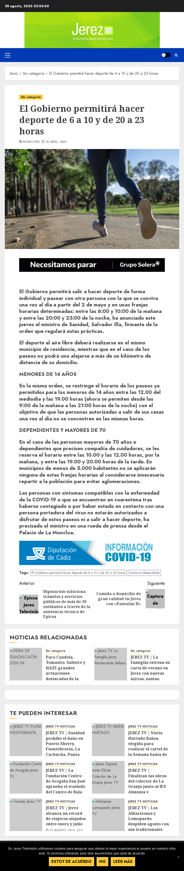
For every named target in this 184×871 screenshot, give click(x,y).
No (102, 861)
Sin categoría (31, 97)
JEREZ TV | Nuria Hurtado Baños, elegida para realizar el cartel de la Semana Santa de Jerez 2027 (148, 746)
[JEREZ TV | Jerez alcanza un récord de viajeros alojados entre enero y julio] (26, 814)
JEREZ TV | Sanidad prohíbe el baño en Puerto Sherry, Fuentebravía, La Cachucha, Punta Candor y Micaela (65, 746)
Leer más (122, 861)
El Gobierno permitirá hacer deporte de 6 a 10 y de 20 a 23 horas (78, 572)
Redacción (31, 142)
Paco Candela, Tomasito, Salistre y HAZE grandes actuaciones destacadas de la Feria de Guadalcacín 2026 (67, 673)
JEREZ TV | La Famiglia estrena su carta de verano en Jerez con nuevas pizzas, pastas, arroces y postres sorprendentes (150, 673)
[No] (178, 856)
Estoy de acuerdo (72, 861)
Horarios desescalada (144, 572)
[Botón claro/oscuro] (166, 55)
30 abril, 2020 (56, 142)
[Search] (176, 55)
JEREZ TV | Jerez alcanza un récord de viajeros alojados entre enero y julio (66, 816)
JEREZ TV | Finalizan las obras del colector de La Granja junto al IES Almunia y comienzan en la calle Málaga (147, 786)
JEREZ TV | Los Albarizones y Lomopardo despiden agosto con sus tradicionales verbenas (148, 821)
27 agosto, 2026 (62, 831)
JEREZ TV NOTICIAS (60, 727)
